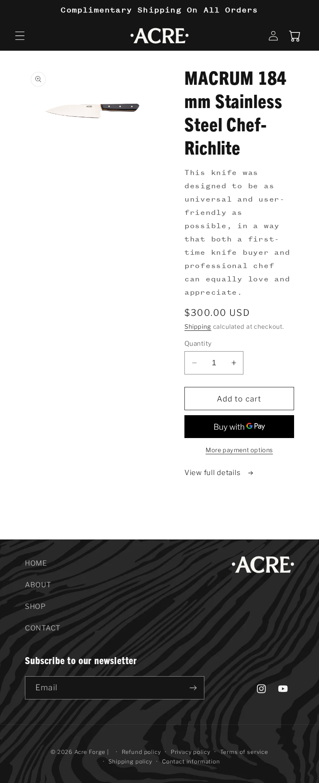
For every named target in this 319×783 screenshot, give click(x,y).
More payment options (239, 450)
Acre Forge (90, 752)
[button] (20, 36)
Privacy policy (191, 752)
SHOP (35, 606)
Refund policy (141, 752)
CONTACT (43, 628)
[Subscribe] (193, 687)
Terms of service (244, 752)
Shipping (197, 326)
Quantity (198, 343)
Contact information (191, 761)
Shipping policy (130, 761)
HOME (36, 563)
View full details (213, 472)
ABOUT (38, 585)
